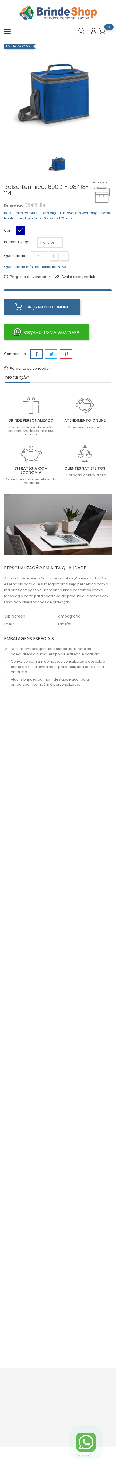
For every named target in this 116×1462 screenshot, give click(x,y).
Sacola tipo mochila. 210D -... (58, 856)
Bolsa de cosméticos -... (58, 1008)
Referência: (14, 205)
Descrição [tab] (17, 377)
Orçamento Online (46, 307)
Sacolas (58, 849)
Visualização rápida (36, 836)
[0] (102, 31)
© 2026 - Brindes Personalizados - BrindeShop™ (58, 1453)
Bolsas (58, 1000)
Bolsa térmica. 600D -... (58, 1159)
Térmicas (99, 182)
